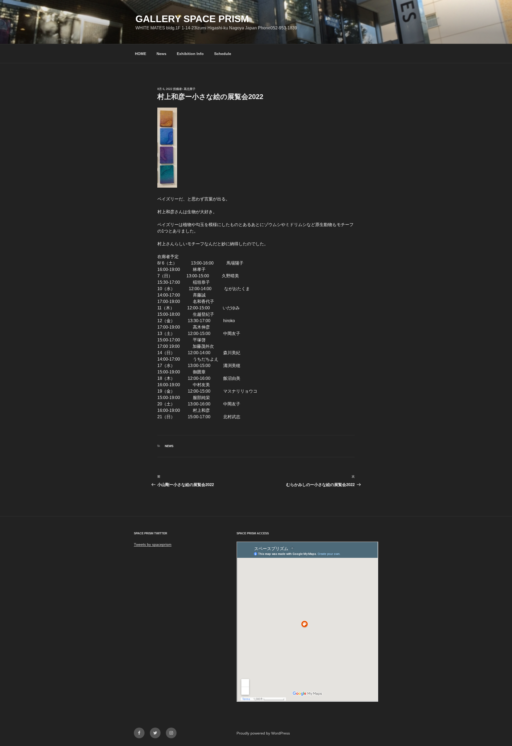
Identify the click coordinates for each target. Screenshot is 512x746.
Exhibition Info (190, 54)
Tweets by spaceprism (152, 544)
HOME (140, 54)
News (161, 54)
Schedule (222, 54)
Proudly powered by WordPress (263, 733)
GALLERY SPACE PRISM (192, 18)
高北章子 (189, 88)
